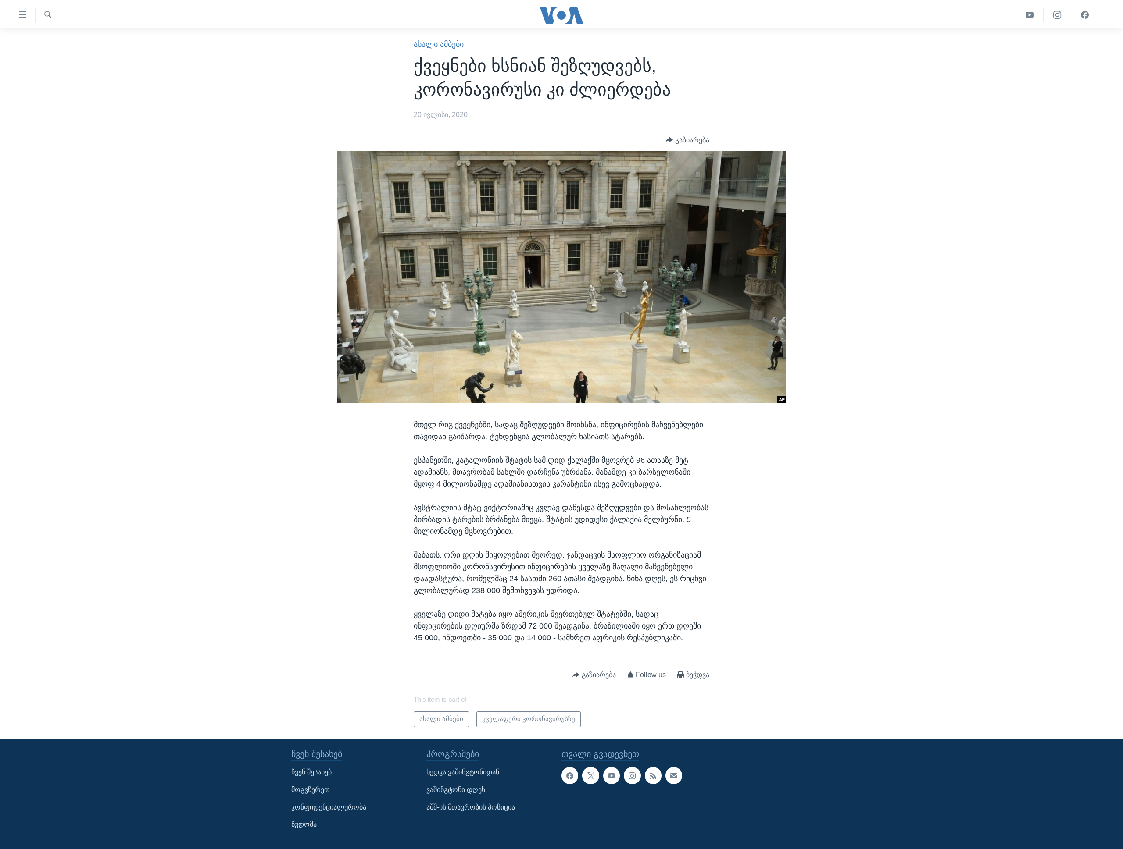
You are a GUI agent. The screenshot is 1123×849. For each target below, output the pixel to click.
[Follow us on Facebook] (570, 775)
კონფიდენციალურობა (328, 807)
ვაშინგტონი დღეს (455, 789)
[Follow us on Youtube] (611, 775)
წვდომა (304, 824)
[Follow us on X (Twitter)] (590, 775)
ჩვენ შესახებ (311, 772)
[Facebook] (1084, 15)
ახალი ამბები (439, 44)
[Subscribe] (673, 775)
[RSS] (653, 775)
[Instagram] (1057, 15)
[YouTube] (1030, 15)
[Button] (687, 140)
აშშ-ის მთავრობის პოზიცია (470, 807)
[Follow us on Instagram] (632, 775)
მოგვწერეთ (310, 789)
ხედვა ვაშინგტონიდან (462, 772)
